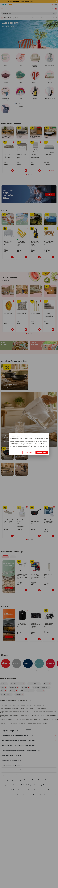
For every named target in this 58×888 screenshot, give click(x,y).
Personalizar (28, 452)
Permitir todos (41, 452)
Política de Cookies (42, 446)
